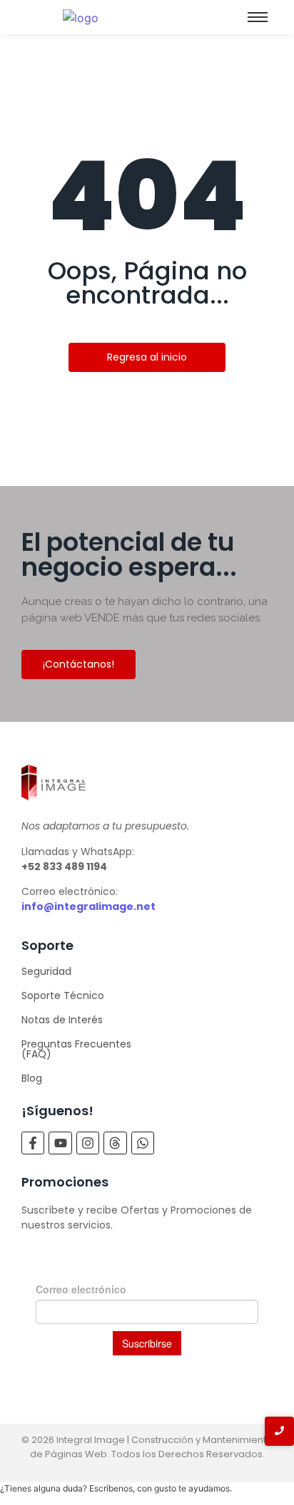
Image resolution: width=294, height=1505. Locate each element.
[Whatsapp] (142, 1143)
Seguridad (46, 971)
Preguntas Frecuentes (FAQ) (76, 1049)
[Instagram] (87, 1143)
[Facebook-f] (32, 1143)
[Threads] (114, 1143)
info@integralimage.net (88, 906)
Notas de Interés (62, 1020)
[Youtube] (60, 1143)
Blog (31, 1078)
